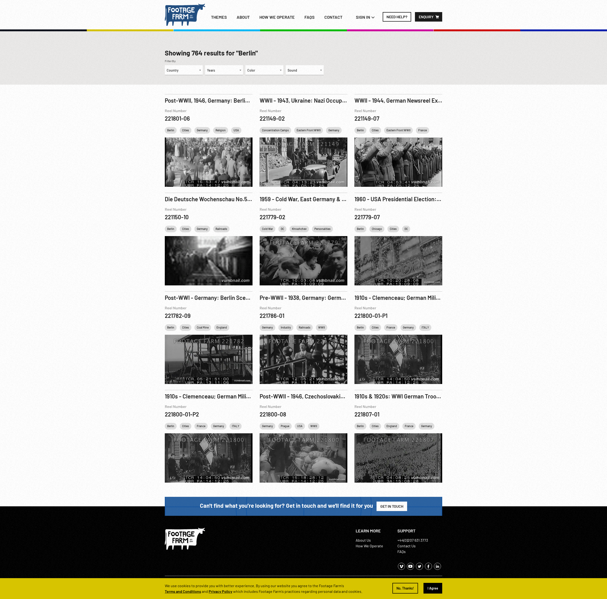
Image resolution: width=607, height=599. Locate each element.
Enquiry (426, 16)
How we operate (277, 17)
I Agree (433, 588)
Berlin (170, 130)
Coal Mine (203, 327)
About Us (363, 540)
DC (282, 228)
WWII (321, 327)
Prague (285, 426)
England (221, 327)
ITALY (425, 327)
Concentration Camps (275, 130)
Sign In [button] (363, 17)
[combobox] (184, 70)
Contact (333, 17)
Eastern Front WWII (309, 130)
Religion (221, 130)
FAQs (309, 17)
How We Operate (369, 546)
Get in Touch (391, 506)
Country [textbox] (173, 70)
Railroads (221, 228)
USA (236, 130)
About (243, 17)
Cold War (267, 228)
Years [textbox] (211, 70)
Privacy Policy (220, 591)
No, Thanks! (405, 588)
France (422, 130)
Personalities (322, 228)
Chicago (377, 228)
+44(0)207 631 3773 (412, 540)
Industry (286, 327)
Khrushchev (299, 228)
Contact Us (406, 546)
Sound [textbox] (292, 70)
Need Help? (396, 16)
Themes (219, 17)
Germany (202, 130)
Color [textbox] (251, 70)
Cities (185, 130)
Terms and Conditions (183, 591)
